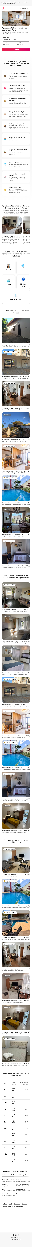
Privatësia (13, 1239)
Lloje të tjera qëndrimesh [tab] (22, 1175)
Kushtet (19, 1239)
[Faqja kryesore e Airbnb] (3, 8)
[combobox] (16, 39)
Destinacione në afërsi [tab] (8, 1175)
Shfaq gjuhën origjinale (9, 3)
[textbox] (9, 45)
